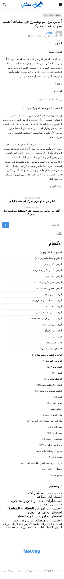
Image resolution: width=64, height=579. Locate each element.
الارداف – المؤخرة (54, 360)
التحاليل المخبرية (54, 378)
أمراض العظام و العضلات (51, 288)
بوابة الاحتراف (55, 402)
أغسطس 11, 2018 (45, 36)
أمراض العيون (56, 294)
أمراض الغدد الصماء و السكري (48, 300)
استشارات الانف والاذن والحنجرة (36, 500)
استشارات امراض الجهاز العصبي (51, 504)
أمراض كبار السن (54, 324)
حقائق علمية (56, 408)
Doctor (49, 32)
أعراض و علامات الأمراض (50, 258)
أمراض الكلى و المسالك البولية (48, 312)
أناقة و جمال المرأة (53, 330)
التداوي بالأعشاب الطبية (51, 384)
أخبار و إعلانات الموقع (52, 252)
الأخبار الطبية (56, 342)
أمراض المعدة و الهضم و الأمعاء (48, 318)
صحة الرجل (56, 432)
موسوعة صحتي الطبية (34, 570)
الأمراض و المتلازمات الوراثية (17, 524)
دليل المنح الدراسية (53, 414)
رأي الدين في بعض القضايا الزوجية (47, 420)
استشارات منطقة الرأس (52, 15)
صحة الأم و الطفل (54, 426)
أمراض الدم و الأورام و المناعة (48, 282)
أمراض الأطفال (55, 264)
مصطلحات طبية (55, 469)
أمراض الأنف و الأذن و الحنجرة (48, 270)
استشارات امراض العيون (44, 512)
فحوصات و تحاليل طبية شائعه (49, 451)
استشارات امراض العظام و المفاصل (34, 508)
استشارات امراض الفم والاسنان (39, 516)
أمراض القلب (56, 306)
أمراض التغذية (55, 276)
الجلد (59, 396)
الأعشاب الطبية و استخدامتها (49, 354)
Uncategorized (55, 493)
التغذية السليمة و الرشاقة (51, 390)
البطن (59, 372)
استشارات (57, 336)
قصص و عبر (56, 457)
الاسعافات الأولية (54, 366)
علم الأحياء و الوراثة (53, 445)
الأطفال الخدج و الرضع (52, 348)
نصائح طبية (57, 475)
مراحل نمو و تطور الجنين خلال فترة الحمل (43, 463)
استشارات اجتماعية (49, 496)
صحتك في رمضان (54, 438)
